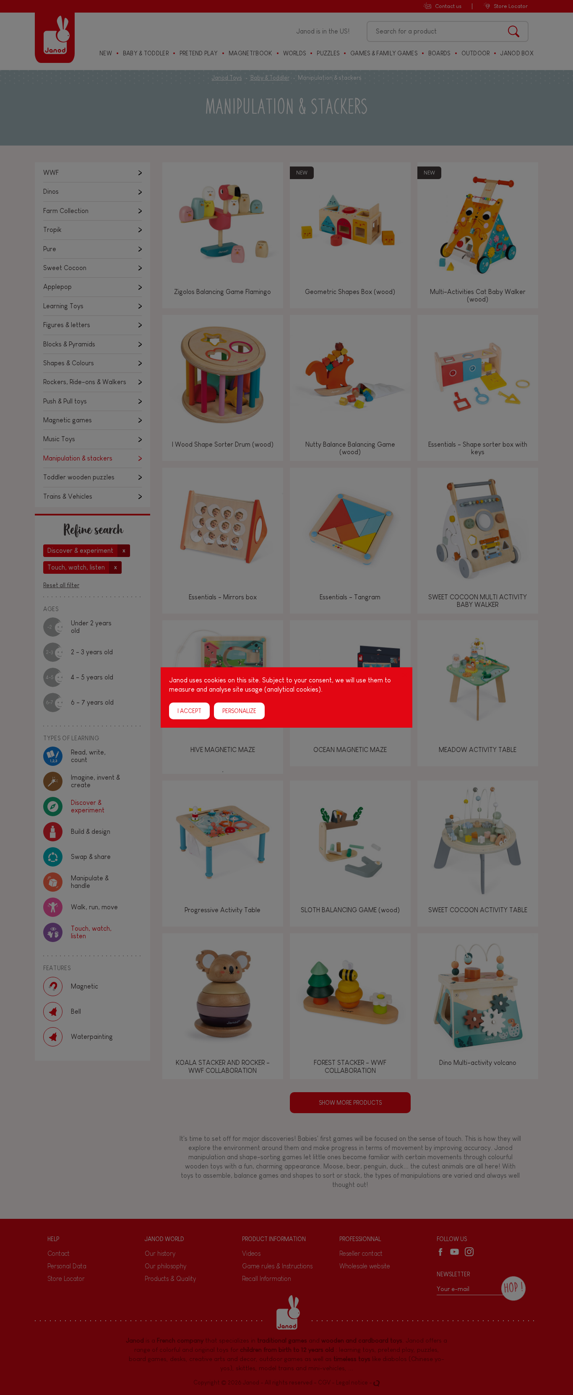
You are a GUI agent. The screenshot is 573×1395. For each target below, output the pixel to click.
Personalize (239, 711)
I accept (189, 711)
